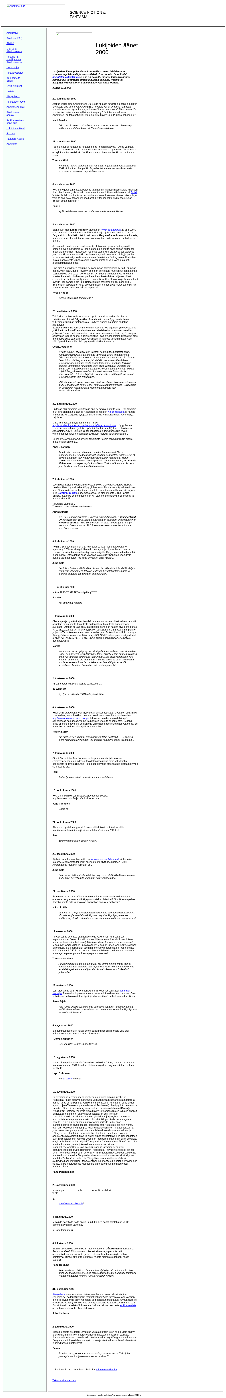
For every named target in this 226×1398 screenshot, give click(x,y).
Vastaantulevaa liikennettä (105, 859)
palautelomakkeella (106, 1369)
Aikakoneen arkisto (13, 113)
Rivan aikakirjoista (111, 229)
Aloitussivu (12, 33)
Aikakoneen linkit (15, 107)
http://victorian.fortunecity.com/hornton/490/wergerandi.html (84, 425)
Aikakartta (11, 144)
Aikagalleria (13, 96)
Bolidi (134, 192)
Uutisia (10, 91)
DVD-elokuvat (14, 86)
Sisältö (10, 43)
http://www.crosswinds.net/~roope (70, 718)
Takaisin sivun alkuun (64, 1380)
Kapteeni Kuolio (15, 138)
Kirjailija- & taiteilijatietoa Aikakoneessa (14, 59)
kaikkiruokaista (128, 1305)
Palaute (10, 133)
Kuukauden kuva (15, 101)
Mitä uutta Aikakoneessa (14, 50)
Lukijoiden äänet (15, 128)
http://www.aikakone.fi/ (71, 1203)
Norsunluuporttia (67, 493)
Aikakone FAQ (14, 38)
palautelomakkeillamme (66, 77)
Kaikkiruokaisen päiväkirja (15, 121)
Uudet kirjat (12, 67)
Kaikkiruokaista (116, 412)
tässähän (67, 1078)
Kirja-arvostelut (14, 72)
